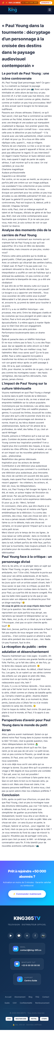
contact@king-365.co (30, 950)
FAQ (37, 997)
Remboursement (42, 1003)
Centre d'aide (30, 980)
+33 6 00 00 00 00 (30, 965)
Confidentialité (26, 1003)
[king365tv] (12, 10)
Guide (7, 1003)
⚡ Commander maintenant (27, 894)
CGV (15, 1003)
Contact (45, 997)
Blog (30, 997)
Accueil (8, 997)
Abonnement (19, 997)
